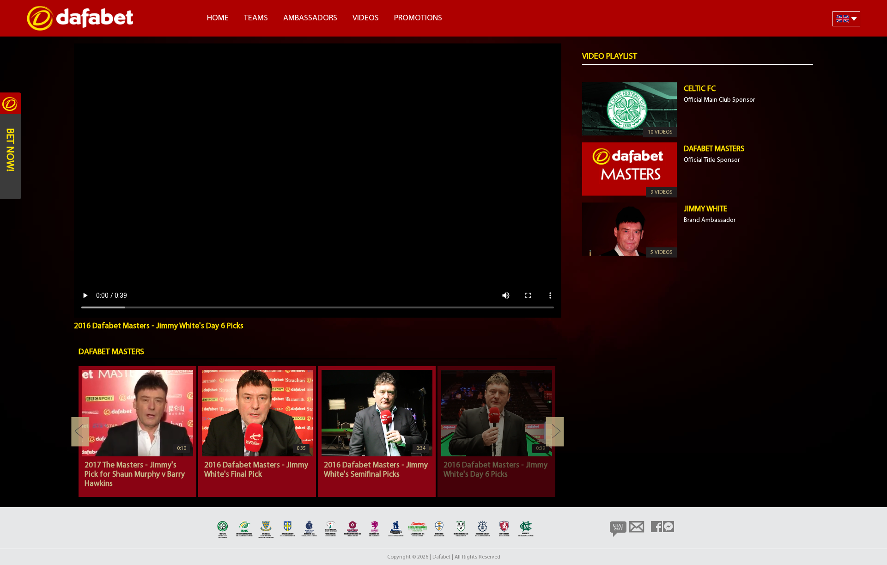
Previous (80, 432)
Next (555, 432)
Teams (256, 18)
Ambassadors (310, 18)
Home (218, 18)
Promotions (418, 18)
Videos (365, 18)
